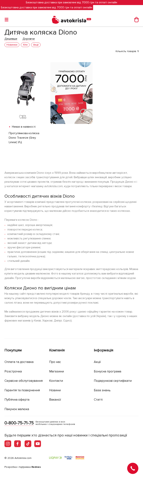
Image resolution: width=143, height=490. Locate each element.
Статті (98, 400)
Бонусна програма (107, 371)
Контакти (56, 381)
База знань (102, 390)
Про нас (55, 362)
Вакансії (55, 400)
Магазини (56, 371)
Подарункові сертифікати (113, 381)
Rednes (36, 467)
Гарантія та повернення (22, 390)
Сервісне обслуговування (23, 381)
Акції (97, 362)
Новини (55, 390)
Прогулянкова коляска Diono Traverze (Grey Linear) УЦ (24, 137)
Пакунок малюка (16, 409)
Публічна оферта (16, 400)
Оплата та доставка (19, 362)
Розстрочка (13, 371)
